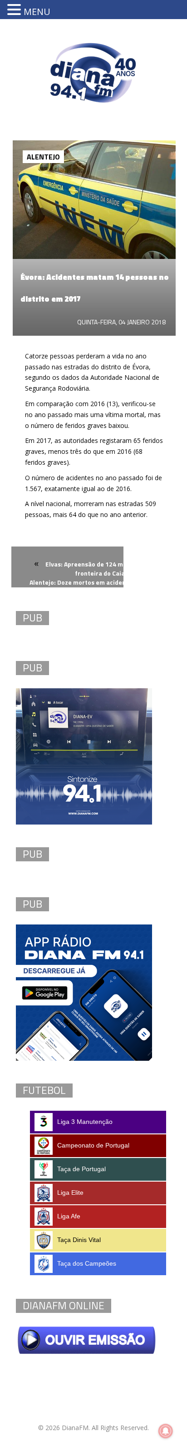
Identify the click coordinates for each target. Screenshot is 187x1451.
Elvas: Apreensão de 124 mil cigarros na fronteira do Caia (103, 568)
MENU (37, 11)
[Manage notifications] (165, 1431)
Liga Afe (68, 1216)
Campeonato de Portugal (93, 1145)
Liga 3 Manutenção (85, 1121)
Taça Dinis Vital (79, 1239)
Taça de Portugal (81, 1169)
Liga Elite (70, 1192)
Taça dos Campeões (86, 1263)
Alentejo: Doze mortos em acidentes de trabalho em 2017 (100, 587)
